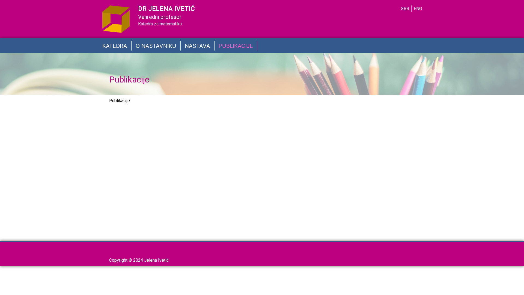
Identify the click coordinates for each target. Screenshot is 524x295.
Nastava (197, 46)
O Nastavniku (156, 46)
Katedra (114, 46)
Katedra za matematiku (160, 23)
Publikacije (236, 46)
